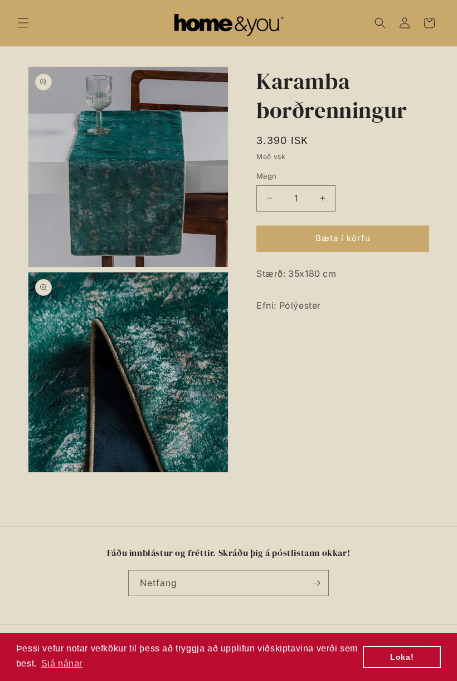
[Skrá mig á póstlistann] (316, 583)
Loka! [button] (402, 657)
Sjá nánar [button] (61, 663)
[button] (23, 23)
